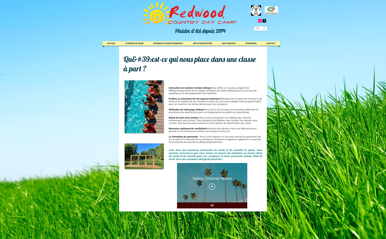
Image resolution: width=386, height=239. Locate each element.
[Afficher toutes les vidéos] (212, 205)
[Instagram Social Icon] (260, 21)
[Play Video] (212, 186)
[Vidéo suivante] (241, 182)
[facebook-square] (264, 21)
